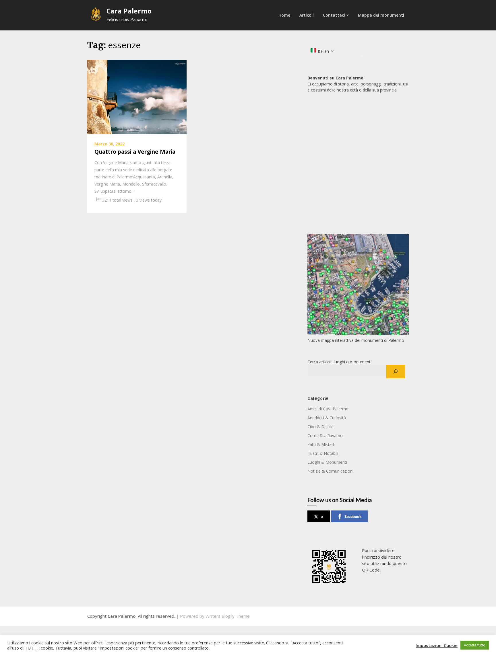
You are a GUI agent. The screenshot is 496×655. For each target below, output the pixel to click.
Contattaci (334, 15)
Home (284, 15)
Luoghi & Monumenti (327, 462)
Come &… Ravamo (325, 435)
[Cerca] (395, 372)
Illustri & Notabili (322, 453)
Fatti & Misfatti (321, 444)
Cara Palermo (129, 10)
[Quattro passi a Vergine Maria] (137, 96)
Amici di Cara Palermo (327, 409)
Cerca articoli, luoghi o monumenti (339, 361)
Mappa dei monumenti (381, 15)
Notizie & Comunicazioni (330, 471)
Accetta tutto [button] (474, 645)
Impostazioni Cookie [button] (437, 645)
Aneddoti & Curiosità (326, 417)
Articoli (306, 15)
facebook (353, 516)
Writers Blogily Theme (228, 616)
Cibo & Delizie (320, 426)
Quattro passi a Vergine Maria (134, 151)
